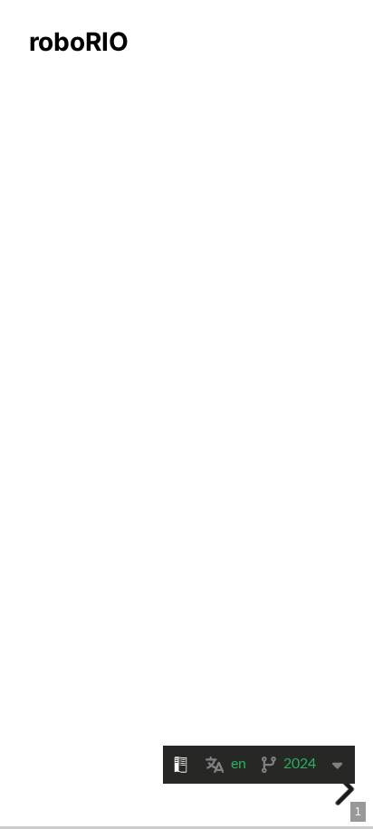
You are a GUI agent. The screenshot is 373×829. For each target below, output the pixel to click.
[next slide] (339, 789)
